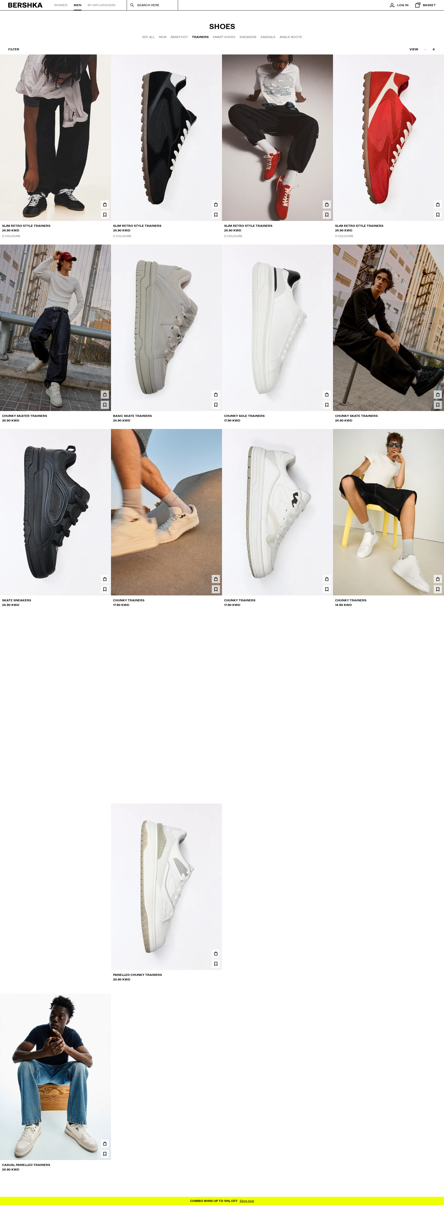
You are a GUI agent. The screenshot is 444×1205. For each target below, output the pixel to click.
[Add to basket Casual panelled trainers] (105, 1143)
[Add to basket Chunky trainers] (438, 579)
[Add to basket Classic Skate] (105, 953)
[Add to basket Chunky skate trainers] (438, 394)
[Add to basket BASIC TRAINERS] (216, 763)
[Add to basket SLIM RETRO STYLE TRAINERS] (105, 204)
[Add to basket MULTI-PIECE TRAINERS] (327, 1143)
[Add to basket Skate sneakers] (105, 579)
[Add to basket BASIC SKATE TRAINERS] (216, 394)
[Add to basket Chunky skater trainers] (105, 394)
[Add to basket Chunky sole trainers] (327, 394)
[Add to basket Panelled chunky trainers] (216, 953)
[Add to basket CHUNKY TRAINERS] (216, 579)
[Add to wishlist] (105, 215)
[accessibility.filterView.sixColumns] (434, 49)
